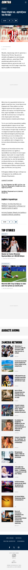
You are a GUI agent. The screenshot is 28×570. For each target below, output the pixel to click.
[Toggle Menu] (25, 2)
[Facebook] (9, 20)
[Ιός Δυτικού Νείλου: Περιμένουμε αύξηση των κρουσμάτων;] (7, 501)
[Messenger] (16, 20)
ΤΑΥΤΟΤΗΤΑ (18, 538)
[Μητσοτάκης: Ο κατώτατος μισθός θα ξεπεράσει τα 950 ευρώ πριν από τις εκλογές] (7, 351)
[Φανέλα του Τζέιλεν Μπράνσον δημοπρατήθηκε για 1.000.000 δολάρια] (14, 244)
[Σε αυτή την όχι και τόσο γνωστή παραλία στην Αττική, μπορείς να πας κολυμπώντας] (7, 366)
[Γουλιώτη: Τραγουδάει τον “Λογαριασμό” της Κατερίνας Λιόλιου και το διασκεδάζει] (7, 442)
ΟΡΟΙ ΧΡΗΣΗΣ (10, 538)
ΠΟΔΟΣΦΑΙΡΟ (5, 263)
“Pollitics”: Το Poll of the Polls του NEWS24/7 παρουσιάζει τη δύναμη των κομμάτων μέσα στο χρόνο (13, 206)
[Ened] (14, 562)
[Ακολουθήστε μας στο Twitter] (14, 547)
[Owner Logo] (14, 556)
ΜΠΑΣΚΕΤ (4, 234)
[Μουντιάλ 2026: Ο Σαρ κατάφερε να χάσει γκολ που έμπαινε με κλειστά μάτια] (14, 273)
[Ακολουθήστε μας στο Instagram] (18, 547)
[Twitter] (12, 20)
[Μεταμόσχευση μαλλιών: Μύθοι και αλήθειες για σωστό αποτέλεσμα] (7, 457)
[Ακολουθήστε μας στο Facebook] (9, 547)
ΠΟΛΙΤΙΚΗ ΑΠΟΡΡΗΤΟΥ (9, 541)
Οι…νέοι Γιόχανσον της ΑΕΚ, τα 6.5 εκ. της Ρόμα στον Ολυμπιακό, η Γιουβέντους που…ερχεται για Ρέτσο (14, 186)
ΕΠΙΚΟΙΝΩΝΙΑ (20, 541)
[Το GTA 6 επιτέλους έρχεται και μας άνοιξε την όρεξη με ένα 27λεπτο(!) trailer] (7, 486)
